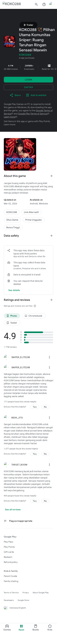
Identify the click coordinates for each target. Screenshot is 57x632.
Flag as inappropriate (18, 520)
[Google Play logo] (12, 4)
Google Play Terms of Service (33, 113)
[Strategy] (31, 212)
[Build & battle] (12, 219)
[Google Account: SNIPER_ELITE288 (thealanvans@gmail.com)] (51, 4)
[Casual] (33, 219)
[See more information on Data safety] (51, 235)
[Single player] (13, 227)
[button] (56, 69)
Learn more (9, 116)
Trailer (28, 25)
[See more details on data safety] (14, 290)
